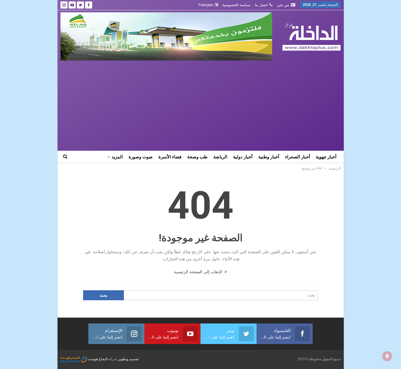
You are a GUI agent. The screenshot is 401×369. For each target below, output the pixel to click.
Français (205, 5)
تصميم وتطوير (128, 359)
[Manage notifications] (387, 356)
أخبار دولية (242, 156)
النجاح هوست (97, 359)
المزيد (117, 156)
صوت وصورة (141, 156)
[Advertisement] (200, 104)
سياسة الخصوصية (236, 5)
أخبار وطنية (268, 156)
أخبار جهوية (326, 156)
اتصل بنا (261, 5)
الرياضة (220, 156)
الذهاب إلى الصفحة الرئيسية (198, 272)
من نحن (283, 5)
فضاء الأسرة (170, 156)
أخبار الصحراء (297, 156)
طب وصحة (197, 156)
